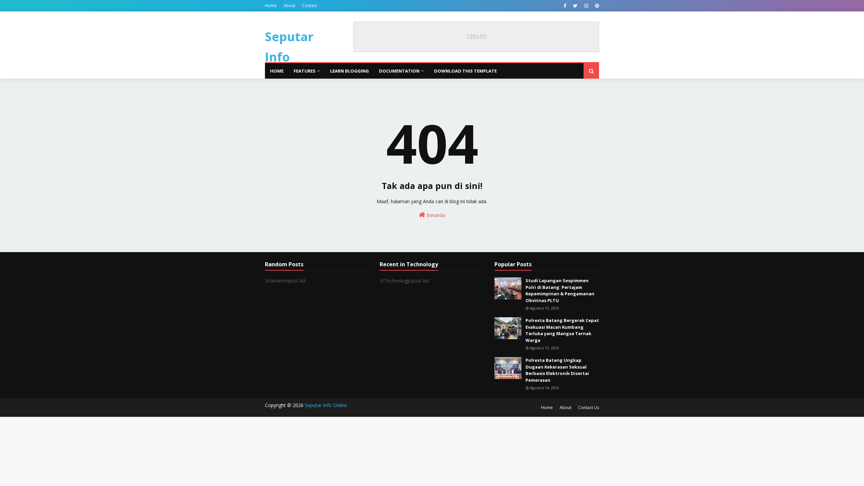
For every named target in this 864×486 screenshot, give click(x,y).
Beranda (435, 215)
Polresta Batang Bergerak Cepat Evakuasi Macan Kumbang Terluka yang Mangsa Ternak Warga (562, 330)
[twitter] (575, 5)
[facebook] (565, 5)
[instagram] (586, 5)
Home (271, 5)
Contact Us (588, 407)
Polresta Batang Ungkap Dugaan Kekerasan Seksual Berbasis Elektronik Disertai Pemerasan (557, 370)
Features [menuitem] (305, 71)
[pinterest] (596, 5)
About (289, 5)
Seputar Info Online (289, 56)
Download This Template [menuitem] (465, 71)
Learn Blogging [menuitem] (349, 71)
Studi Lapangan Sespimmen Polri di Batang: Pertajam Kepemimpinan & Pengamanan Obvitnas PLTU (559, 290)
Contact (309, 5)
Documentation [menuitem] (399, 71)
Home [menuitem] (277, 71)
